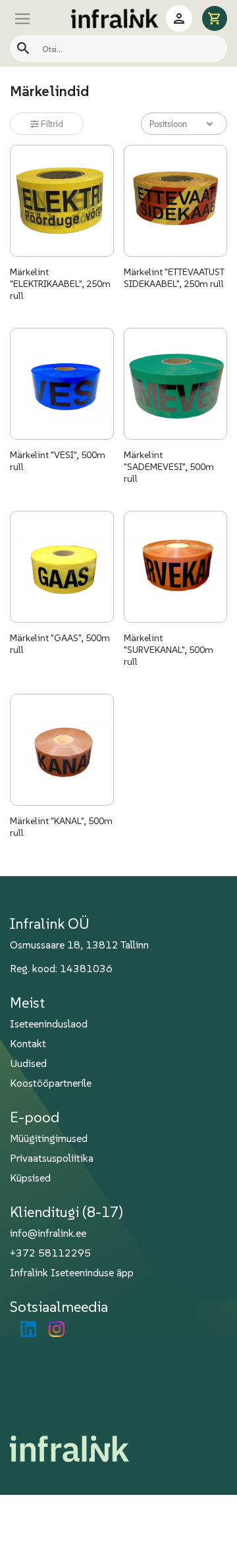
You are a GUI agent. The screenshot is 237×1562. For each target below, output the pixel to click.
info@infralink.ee (48, 1232)
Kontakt (28, 1043)
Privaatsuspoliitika (51, 1157)
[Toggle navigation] (36, 18)
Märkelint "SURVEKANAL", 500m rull (168, 649)
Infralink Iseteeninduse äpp (72, 1272)
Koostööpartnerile (51, 1082)
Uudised (28, 1063)
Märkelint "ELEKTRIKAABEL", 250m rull (60, 283)
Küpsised (30, 1177)
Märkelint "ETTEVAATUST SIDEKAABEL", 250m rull (174, 278)
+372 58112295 (50, 1252)
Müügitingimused (49, 1138)
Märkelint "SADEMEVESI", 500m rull (169, 466)
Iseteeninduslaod (49, 1023)
